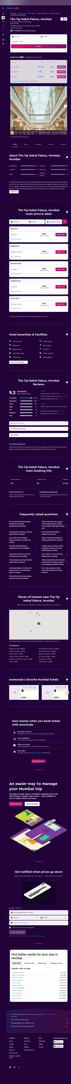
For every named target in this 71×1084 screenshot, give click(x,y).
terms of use (33, 936)
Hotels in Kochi (16, 995)
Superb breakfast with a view (53, 399)
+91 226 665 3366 (16, 28)
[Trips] (3, 34)
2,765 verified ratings (29, 30)
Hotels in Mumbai (54, 13)
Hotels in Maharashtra (42, 13)
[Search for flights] (3, 14)
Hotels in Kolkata (17, 990)
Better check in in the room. (52, 413)
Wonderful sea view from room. (53, 393)
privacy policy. (42, 936)
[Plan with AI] (3, 29)
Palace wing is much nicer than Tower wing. (54, 407)
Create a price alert (35, 752)
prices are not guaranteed (49, 1014)
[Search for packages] (3, 25)
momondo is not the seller (20, 1019)
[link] (39, 761)
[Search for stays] (3, 18)
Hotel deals (13, 13)
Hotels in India (31, 13)
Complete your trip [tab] (56, 963)
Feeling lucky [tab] (42, 963)
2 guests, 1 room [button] (17, 41)
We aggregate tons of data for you (22, 1023)
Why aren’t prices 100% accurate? (22, 1026)
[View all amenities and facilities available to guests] (67, 334)
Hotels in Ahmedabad (18, 988)
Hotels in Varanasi (17, 993)
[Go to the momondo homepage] (13, 8)
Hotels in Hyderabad (18, 975)
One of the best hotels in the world (54, 396)
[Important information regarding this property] (67, 469)
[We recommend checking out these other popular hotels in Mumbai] (67, 679)
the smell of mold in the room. (53, 411)
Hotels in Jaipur (16, 982)
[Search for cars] (3, 21)
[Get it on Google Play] (58, 1042)
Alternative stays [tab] (29, 963)
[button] (3, 8)
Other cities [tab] (16, 963)
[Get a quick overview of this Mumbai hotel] (67, 157)
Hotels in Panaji (16, 998)
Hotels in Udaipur (17, 985)
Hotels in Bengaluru (17, 980)
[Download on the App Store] (58, 1046)
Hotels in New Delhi (17, 972)
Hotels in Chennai (17, 977)
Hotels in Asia (21, 13)
